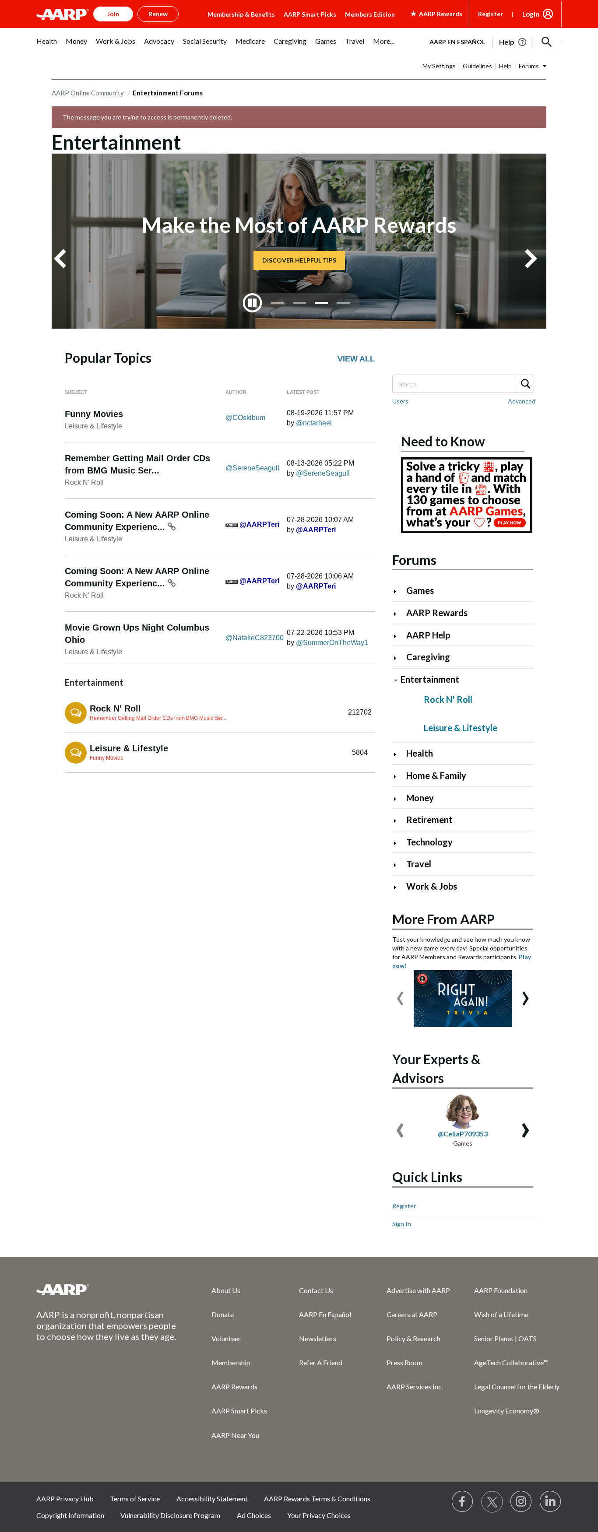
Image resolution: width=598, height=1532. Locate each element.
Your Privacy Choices (319, 1515)
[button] (547, 42)
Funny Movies (94, 414)
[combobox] (462, 384)
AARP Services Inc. (415, 1386)
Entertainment (430, 679)
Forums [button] (529, 66)
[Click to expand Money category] (398, 799)
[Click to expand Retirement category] (398, 820)
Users (400, 401)
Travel (418, 864)
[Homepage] (62, 14)
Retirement (429, 819)
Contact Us (316, 1290)
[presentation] (400, 994)
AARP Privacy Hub (65, 1498)
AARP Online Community (88, 93)
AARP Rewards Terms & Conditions (317, 1498)
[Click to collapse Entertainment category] (395, 680)
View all (356, 358)
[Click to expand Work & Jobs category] (398, 887)
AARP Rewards (437, 612)
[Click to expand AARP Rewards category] (398, 613)
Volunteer (226, 1338)
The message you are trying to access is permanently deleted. (147, 117)
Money (420, 797)
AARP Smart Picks (310, 14)
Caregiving (428, 657)
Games (420, 590)
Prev (63, 258)
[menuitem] (46, 46)
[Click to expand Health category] (398, 754)
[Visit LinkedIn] (551, 1502)
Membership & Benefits (241, 14)
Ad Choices (254, 1515)
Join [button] (113, 14)
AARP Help (428, 635)
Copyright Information (70, 1515)
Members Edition (370, 14)
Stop (252, 302)
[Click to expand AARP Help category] (398, 636)
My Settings (439, 66)
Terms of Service (135, 1498)
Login (530, 14)
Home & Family (436, 775)
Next (534, 258)
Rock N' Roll (84, 482)
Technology (429, 842)
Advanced (521, 401)
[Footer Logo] (106, 1289)
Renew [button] (158, 14)
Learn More (299, 260)
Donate (222, 1314)
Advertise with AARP (418, 1290)
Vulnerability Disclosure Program (170, 1515)
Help (505, 66)
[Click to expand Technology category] (398, 843)
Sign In (401, 1223)
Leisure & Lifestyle (93, 426)
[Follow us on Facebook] (463, 1502)
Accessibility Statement (212, 1498)
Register (490, 14)
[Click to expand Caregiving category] (398, 658)
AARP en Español (457, 42)
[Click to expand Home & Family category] (398, 776)
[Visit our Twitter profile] (492, 1502)
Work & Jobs (431, 886)
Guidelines (477, 66)
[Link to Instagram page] (521, 1502)
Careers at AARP (412, 1314)
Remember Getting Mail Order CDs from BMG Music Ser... (158, 718)
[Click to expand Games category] (398, 591)
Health (419, 753)
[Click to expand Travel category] (398, 865)
